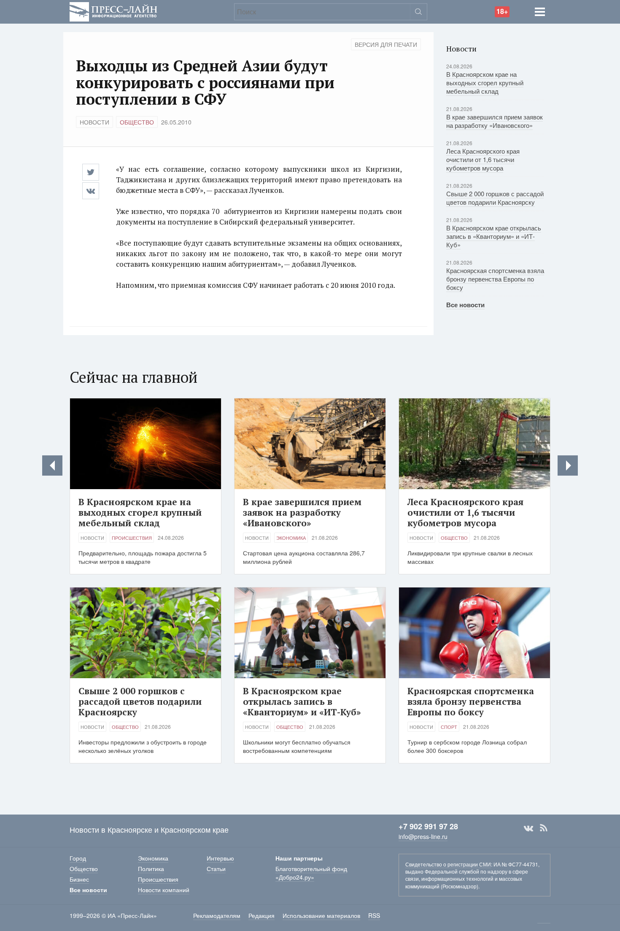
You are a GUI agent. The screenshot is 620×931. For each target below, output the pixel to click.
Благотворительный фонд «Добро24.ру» (311, 872)
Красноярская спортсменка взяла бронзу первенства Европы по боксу (495, 279)
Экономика (291, 537)
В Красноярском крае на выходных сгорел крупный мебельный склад (484, 82)
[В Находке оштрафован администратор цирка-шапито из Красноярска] (568, 465)
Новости (94, 122)
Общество (137, 122)
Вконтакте (528, 828)
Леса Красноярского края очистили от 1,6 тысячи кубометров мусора (483, 159)
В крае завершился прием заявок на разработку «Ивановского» (494, 121)
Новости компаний (163, 889)
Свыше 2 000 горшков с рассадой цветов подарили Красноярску (495, 197)
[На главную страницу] (113, 11)
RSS (543, 828)
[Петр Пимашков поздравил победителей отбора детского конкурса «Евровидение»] (52, 465)
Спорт (449, 726)
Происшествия (132, 537)
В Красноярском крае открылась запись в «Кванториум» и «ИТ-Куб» (493, 236)
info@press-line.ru (423, 836)
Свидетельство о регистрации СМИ (448, 864)
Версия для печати (386, 44)
